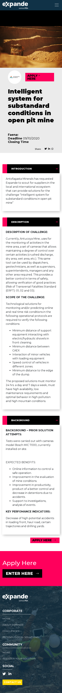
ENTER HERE (19, 573)
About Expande (13, 624)
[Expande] (15, 5)
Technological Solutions (20, 637)
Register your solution (19, 658)
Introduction (21, 168)
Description (20, 221)
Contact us (12, 682)
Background (20, 420)
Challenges (10, 630)
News (6, 652)
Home (6, 618)
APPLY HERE (32, 77)
